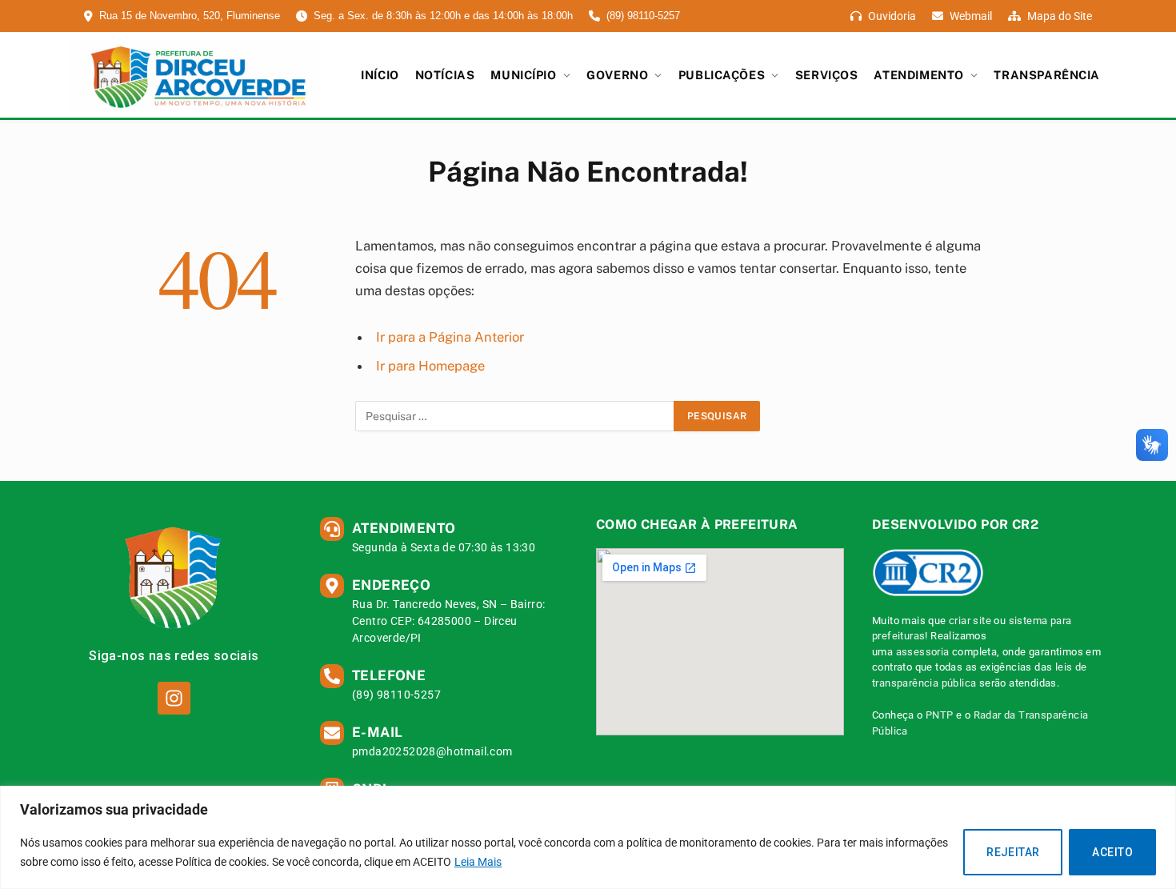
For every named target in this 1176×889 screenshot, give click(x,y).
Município (523, 75)
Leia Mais (478, 861)
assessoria (923, 652)
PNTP (940, 715)
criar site (970, 621)
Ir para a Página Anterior (450, 337)
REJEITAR (1012, 852)
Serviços (826, 75)
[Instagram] (174, 698)
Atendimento (918, 75)
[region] (588, 837)
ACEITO (1112, 852)
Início (379, 75)
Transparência (1047, 75)
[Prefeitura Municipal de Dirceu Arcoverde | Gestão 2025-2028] (194, 75)
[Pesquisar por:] (515, 416)
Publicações (721, 75)
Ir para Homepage (430, 366)
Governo (617, 75)
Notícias (445, 75)
